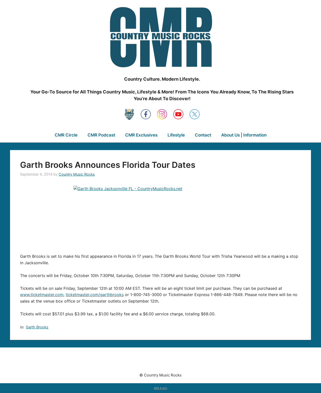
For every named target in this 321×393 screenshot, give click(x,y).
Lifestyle (176, 135)
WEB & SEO (160, 387)
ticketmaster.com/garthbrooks (95, 294)
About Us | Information (244, 135)
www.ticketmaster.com (41, 294)
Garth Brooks (37, 327)
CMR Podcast (101, 135)
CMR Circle (66, 135)
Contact (203, 135)
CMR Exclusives (141, 135)
